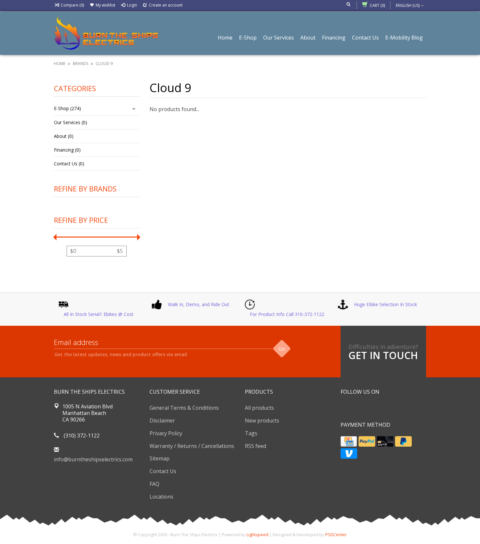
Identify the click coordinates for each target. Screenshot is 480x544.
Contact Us (365, 37)
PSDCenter (336, 534)
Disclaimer (162, 420)
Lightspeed (257, 534)
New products (262, 420)
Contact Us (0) (69, 163)
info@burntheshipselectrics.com (93, 459)
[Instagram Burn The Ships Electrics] (369, 408)
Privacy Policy (166, 433)
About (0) (63, 136)
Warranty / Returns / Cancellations (192, 446)
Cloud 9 (104, 63)
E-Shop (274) (67, 108)
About (307, 37)
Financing (333, 37)
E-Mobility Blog (404, 37)
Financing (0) (67, 150)
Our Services (278, 37)
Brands (80, 63)
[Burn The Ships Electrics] (106, 32)
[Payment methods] (349, 441)
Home (225, 37)
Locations (161, 496)
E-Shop (248, 37)
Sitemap (159, 458)
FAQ (154, 483)
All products (259, 407)
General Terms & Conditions (184, 407)
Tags (251, 433)
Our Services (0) (70, 122)
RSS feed (255, 446)
